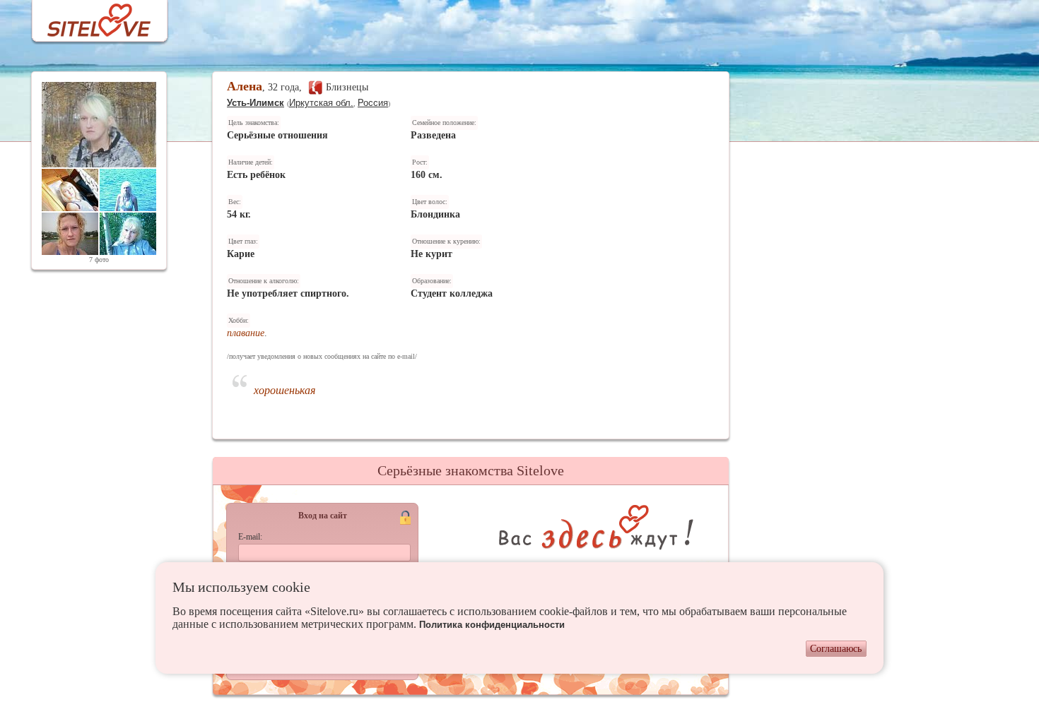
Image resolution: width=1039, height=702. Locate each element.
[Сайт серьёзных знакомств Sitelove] (88, 17)
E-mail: (250, 537)
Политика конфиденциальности (492, 624)
